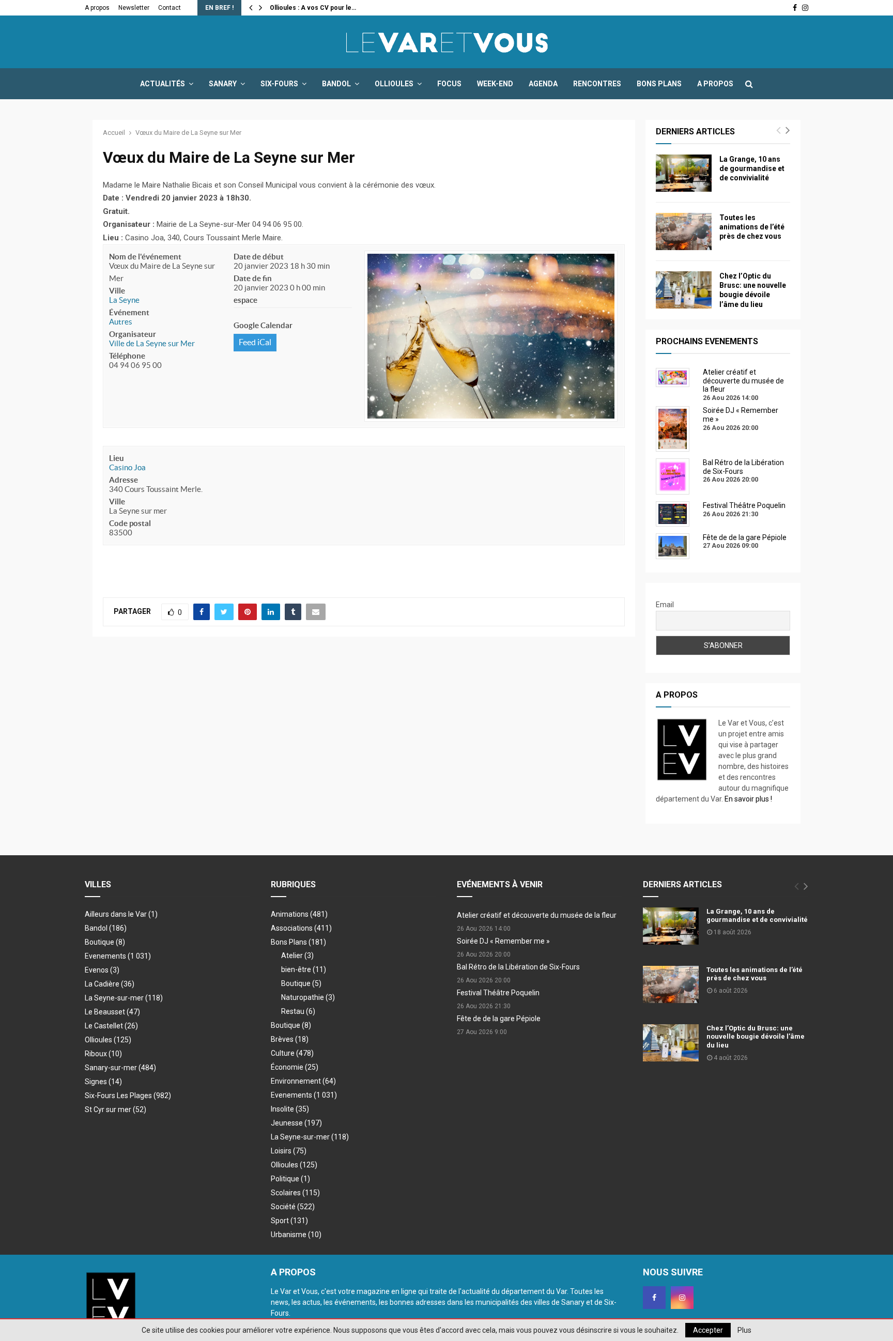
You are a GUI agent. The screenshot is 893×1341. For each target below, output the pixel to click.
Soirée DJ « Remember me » (503, 941)
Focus (449, 84)
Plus (744, 1330)
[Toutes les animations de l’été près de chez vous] (684, 231)
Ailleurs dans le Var (121, 914)
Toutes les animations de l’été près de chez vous (751, 226)
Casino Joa (127, 467)
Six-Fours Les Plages (128, 1095)
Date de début (259, 256)
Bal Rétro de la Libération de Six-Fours (518, 967)
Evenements (105, 956)
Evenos (102, 970)
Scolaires (295, 1193)
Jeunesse (296, 1123)
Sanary (223, 84)
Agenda (543, 84)
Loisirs (288, 1151)
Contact (169, 7)
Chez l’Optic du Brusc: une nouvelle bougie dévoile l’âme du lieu (755, 1037)
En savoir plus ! (748, 799)
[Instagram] (682, 1297)
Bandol (336, 84)
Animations (299, 914)
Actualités (162, 84)
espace (245, 300)
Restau (298, 1011)
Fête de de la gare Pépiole (499, 1018)
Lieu (116, 458)
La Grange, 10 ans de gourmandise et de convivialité (751, 168)
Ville (117, 290)
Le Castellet (111, 1026)
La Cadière (109, 984)
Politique (290, 1179)
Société (293, 1207)
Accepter (708, 1330)
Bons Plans (659, 84)
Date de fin (253, 278)
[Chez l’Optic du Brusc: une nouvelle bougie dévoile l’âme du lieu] (684, 290)
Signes (103, 1081)
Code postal (130, 523)
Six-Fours (279, 84)
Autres (120, 321)
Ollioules (394, 84)
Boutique (105, 942)
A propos (97, 7)
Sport (289, 1220)
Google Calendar (263, 325)
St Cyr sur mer (115, 1109)
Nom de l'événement (145, 256)
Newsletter (133, 7)
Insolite (290, 1109)
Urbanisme (296, 1234)
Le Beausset (112, 1012)
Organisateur (132, 334)
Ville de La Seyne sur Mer (152, 343)
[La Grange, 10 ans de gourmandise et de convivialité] (684, 173)
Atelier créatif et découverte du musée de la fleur (537, 915)
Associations (301, 928)
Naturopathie (308, 997)
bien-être (303, 969)
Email (665, 604)
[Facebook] (654, 1297)
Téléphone (127, 355)
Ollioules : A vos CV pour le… (313, 7)
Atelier (297, 955)
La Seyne (124, 300)
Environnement (303, 1081)
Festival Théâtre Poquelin (498, 993)
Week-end (495, 84)
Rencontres (597, 84)
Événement (129, 312)
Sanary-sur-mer (120, 1067)
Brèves (290, 1039)
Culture (292, 1053)
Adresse (123, 479)
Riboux (103, 1054)
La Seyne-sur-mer (124, 998)
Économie (294, 1067)
